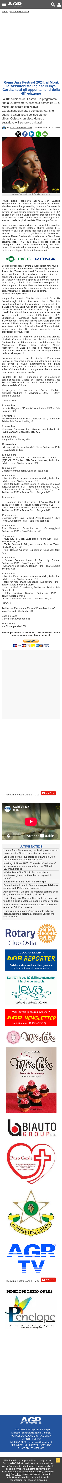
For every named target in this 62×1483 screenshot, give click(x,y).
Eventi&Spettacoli (19, 11)
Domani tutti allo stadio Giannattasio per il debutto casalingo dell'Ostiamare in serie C (30, 886)
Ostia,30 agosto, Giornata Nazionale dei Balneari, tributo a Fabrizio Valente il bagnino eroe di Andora (31, 899)
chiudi (18, 1474)
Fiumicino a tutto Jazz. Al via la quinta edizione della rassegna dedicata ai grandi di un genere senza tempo (28, 914)
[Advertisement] (31, 46)
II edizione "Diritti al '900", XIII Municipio (24, 881)
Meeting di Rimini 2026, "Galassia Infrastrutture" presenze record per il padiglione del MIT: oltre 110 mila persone (29, 866)
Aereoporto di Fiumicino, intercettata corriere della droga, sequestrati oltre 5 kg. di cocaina (30, 893)
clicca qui (42, 1479)
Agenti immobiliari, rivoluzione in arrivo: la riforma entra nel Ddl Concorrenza (30, 906)
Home (5, 11)
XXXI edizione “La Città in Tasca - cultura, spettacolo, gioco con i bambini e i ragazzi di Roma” (27, 875)
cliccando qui (9, 1471)
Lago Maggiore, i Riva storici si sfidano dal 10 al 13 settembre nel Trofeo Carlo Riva (29, 858)
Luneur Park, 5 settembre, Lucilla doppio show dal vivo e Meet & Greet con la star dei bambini (30, 851)
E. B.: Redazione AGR (21, 127)
